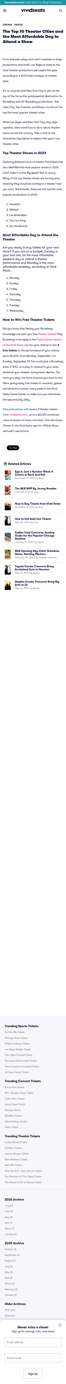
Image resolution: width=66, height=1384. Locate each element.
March (9, 1228)
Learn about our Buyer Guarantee (33, 2)
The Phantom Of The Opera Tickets (23, 1176)
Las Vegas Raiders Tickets (18, 1049)
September (12, 1255)
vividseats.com (18, 414)
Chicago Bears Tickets (16, 1038)
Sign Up (33, 1373)
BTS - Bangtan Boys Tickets (19, 1092)
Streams (7, 25)
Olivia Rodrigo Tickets (16, 1121)
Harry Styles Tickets (15, 1104)
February (11, 1289)
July (9, 1205)
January (11, 1234)
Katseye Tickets (13, 1110)
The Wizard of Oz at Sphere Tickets (23, 1182)
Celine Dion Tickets (15, 1098)
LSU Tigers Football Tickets (18, 1055)
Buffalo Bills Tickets (15, 1032)
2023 (10, 1315)
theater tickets (46, 334)
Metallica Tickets (13, 1115)
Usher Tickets (11, 1127)
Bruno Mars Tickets (14, 1087)
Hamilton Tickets (13, 1148)
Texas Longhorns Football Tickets (22, 1066)
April (8, 1222)
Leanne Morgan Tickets (17, 1153)
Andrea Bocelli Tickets (16, 1142)
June (9, 1211)
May (9, 1217)
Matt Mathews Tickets (16, 1159)
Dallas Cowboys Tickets (17, 1043)
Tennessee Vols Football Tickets (21, 1060)
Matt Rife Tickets (13, 1165)
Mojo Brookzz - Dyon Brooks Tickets (23, 1170)
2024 (10, 1310)
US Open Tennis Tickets (17, 1072)
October (10, 1249)
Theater (18, 25)
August (10, 1260)
